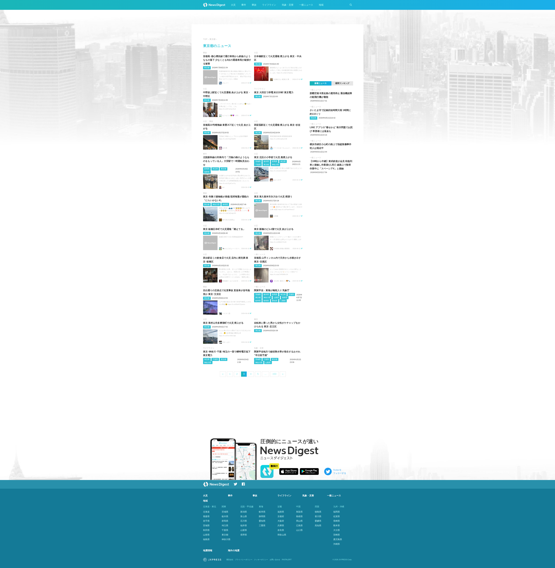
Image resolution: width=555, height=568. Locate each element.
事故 (254, 5)
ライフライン (269, 5)
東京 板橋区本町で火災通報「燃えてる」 (224, 229)
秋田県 (206, 530)
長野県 (206, 172)
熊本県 (336, 525)
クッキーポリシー (261, 560)
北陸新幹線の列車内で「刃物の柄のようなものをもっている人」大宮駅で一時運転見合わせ (226, 161)
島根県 (299, 516)
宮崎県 (336, 534)
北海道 (206, 511)
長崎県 (336, 521)
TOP (205, 39)
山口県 (299, 530)
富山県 (243, 516)
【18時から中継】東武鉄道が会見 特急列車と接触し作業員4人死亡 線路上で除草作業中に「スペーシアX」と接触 (331, 165)
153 (274, 374)
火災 (233, 5)
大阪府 (281, 521)
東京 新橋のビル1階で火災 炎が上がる (274, 229)
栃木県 (266, 161)
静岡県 (225, 204)
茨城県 (258, 161)
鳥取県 (299, 511)
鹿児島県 (337, 539)
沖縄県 (336, 544)
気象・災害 (287, 5)
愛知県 (274, 301)
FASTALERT (287, 560)
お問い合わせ (275, 560)
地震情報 (207, 550)
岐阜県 (258, 301)
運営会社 (229, 560)
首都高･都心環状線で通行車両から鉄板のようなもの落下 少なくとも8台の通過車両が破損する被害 (227, 60)
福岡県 (336, 511)
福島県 (206, 539)
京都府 (281, 516)
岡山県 (299, 521)
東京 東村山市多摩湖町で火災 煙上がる (223, 323)
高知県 (318, 525)
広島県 (299, 525)
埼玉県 (215, 169)
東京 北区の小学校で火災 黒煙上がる (273, 157)
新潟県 (243, 511)
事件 (243, 5)
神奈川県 (275, 165)
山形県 (206, 534)
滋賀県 (281, 511)
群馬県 (206, 169)
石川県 (243, 521)
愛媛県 (318, 521)
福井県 (243, 525)
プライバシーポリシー (243, 560)
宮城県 (206, 525)
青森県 (206, 516)
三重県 (283, 301)
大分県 (336, 530)
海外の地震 (233, 550)
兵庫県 (281, 525)
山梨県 (276, 297)
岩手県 (206, 521)
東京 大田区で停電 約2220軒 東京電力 (273, 92)
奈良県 (281, 530)
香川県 (318, 516)
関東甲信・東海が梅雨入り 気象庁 (271, 290)
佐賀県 (336, 516)
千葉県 (258, 165)
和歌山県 (282, 534)
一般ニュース (306, 5)
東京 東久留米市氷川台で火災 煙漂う (273, 196)
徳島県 (318, 511)
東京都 (206, 68)
